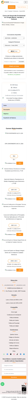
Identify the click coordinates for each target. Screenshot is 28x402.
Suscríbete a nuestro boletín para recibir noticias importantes (14, 360)
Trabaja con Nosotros (14, 337)
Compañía (14, 307)
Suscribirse (14, 377)
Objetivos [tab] (6, 113)
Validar (21, 61)
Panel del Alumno (21, 7)
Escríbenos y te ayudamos (14, 74)
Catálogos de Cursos (14, 342)
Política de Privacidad (14, 323)
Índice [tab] (5, 105)
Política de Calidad (14, 326)
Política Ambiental (14, 317)
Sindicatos (11, 7)
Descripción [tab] (7, 109)
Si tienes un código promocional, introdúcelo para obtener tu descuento (14, 57)
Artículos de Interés (14, 340)
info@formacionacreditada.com (15, 288)
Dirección (14, 280)
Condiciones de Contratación (14, 314)
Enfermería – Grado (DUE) (19, 11)
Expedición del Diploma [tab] (10, 117)
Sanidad (10, 11)
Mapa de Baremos (14, 348)
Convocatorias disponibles (14, 34)
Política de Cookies (14, 320)
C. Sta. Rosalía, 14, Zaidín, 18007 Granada (14, 291)
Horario (14, 295)
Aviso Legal (14, 312)
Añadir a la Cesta (14, 66)
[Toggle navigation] (25, 2)
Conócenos (14, 330)
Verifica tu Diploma (14, 345)
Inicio (6, 11)
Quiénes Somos (14, 334)
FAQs (14, 351)
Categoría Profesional (14, 42)
